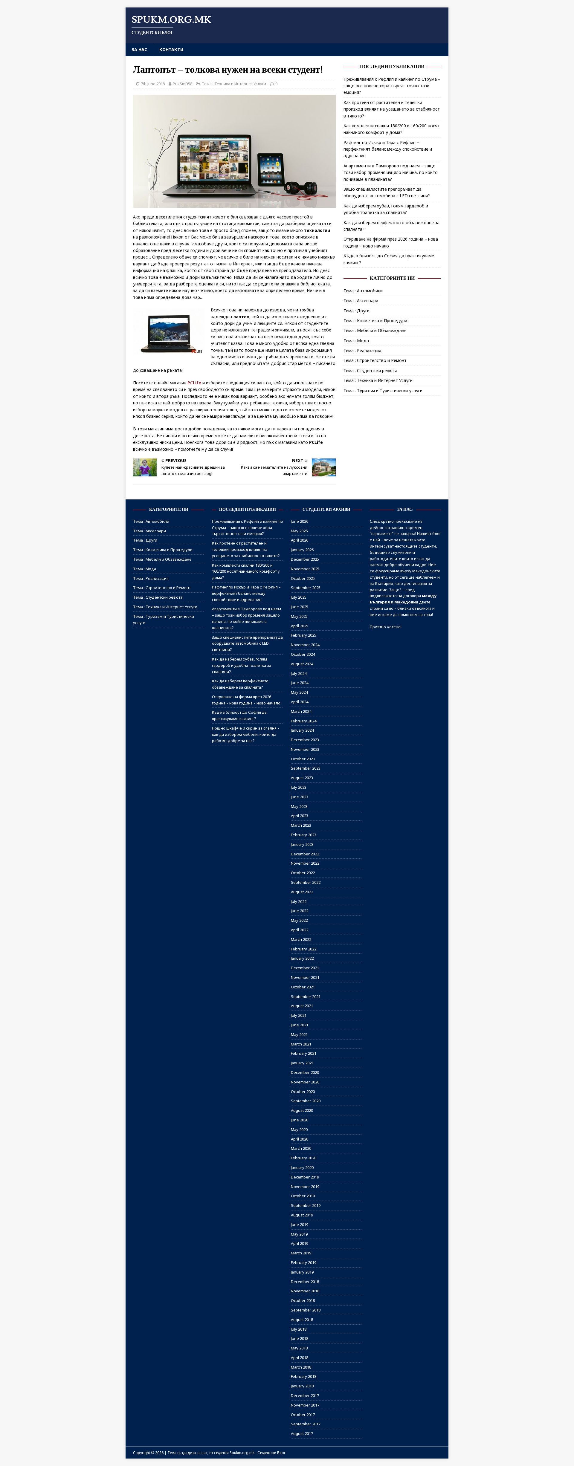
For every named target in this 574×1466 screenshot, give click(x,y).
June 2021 (299, 1025)
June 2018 (299, 1338)
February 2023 (303, 834)
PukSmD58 (182, 83)
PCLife (194, 383)
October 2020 (303, 1091)
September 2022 (305, 882)
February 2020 (303, 1158)
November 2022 (305, 863)
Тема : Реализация (362, 350)
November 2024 (305, 644)
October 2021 (303, 987)
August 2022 (302, 892)
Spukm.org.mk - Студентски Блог (258, 1452)
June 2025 (299, 606)
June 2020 (299, 1120)
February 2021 (303, 1053)
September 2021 (305, 996)
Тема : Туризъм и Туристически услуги (383, 390)
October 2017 (303, 1414)
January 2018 (302, 1386)
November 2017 (305, 1405)
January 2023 (302, 844)
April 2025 (299, 626)
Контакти (171, 49)
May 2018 (299, 1348)
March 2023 (301, 825)
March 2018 (301, 1367)
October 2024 (303, 654)
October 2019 (303, 1196)
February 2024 (303, 721)
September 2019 (305, 1205)
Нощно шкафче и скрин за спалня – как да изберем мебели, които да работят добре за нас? (246, 734)
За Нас (139, 49)
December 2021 (305, 967)
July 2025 (298, 597)
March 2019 (301, 1253)
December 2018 (305, 1281)
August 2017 (302, 1433)
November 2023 (305, 749)
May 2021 (299, 1034)
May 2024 (299, 692)
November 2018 (305, 1291)
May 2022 (299, 920)
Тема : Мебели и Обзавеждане (375, 330)
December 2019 (305, 1177)
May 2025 (299, 616)
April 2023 (299, 815)
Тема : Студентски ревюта (370, 370)
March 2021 (301, 1044)
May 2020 (299, 1129)
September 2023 (305, 768)
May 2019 (299, 1234)
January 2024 (302, 730)
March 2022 (301, 939)
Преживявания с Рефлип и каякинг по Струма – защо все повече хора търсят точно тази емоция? (392, 85)
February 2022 (303, 949)
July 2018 (298, 1329)
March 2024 (301, 711)
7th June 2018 (153, 83)
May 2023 (299, 806)
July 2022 (298, 901)
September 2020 (305, 1100)
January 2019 (302, 1272)
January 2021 (302, 1063)
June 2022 (299, 910)
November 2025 (305, 568)
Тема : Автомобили (363, 290)
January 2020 (302, 1167)
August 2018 (302, 1319)
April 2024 (299, 701)
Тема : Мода (356, 340)
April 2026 (299, 540)
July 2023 (298, 787)
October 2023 (303, 759)
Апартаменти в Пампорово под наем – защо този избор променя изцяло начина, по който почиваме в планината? (391, 172)
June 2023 (299, 797)
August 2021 (302, 1005)
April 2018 (299, 1357)
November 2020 (305, 1082)
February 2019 (303, 1262)
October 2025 (303, 578)
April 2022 (299, 930)
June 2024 (299, 682)
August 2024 (302, 663)
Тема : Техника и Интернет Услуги (234, 83)
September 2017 (305, 1424)
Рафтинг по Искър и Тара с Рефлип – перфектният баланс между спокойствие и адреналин (388, 149)
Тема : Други (357, 311)
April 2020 (299, 1139)
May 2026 (299, 530)
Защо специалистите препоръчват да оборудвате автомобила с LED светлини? (247, 643)
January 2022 (302, 958)
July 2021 (298, 1015)
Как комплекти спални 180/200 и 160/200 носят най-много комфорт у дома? (246, 571)
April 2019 (299, 1243)
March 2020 (301, 1148)
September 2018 (305, 1310)
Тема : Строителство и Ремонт (375, 360)
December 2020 (305, 1072)
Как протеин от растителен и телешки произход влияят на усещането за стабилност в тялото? (392, 109)
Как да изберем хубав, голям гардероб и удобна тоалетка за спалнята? (241, 665)
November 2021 (305, 977)
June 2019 (299, 1224)
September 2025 (305, 587)
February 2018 (303, 1376)
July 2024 (298, 673)
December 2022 (305, 854)
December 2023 (305, 739)
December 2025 (305, 559)
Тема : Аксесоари (361, 300)
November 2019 (305, 1186)
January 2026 (302, 549)
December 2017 (305, 1395)
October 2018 (303, 1300)
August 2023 (302, 777)
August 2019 (302, 1215)
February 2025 (303, 635)
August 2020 (302, 1110)
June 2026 (299, 521)
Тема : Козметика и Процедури (375, 320)
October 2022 (303, 872)
